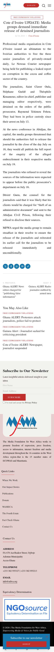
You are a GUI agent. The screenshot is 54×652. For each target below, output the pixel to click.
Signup (26, 644)
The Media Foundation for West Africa (28, 627)
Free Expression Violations (27, 17)
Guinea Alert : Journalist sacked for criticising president (24, 332)
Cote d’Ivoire (34, 36)
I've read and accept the (21, 402)
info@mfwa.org (10, 581)
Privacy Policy (31, 402)
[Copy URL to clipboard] (48, 649)
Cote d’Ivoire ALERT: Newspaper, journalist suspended (23, 346)
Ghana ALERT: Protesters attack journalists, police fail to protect (22, 319)
